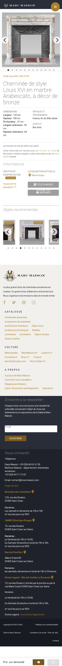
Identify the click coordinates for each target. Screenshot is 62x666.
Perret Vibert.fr (37, 361)
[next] (56, 40)
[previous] (5, 40)
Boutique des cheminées (20, 491)
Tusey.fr (37, 357)
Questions (47, 388)
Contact (55, 641)
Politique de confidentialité (46, 625)
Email (8, 426)
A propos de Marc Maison (17, 375)
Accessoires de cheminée (17, 321)
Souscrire (15, 438)
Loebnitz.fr (46, 352)
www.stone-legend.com (32, 614)
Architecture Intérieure (16, 325)
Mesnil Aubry (36, 175)
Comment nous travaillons (18, 379)
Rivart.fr (25, 357)
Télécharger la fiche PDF (43, 185)
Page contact (11, 485)
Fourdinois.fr (11, 357)
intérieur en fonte (47, 150)
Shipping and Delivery (15, 384)
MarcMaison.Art (29, 352)
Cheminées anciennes (16, 317)
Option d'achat (12, 338)
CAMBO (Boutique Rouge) (20, 520)
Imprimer (43, 192)
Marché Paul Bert (16, 552)
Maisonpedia (11, 352)
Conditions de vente (38, 633)
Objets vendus (42, 334)
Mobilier (36, 330)
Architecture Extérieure (16, 330)
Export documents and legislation (22, 388)
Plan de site (53, 633)
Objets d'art (38, 325)
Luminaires (10, 334)
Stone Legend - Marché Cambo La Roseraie (29, 577)
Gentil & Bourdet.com (15, 361)
